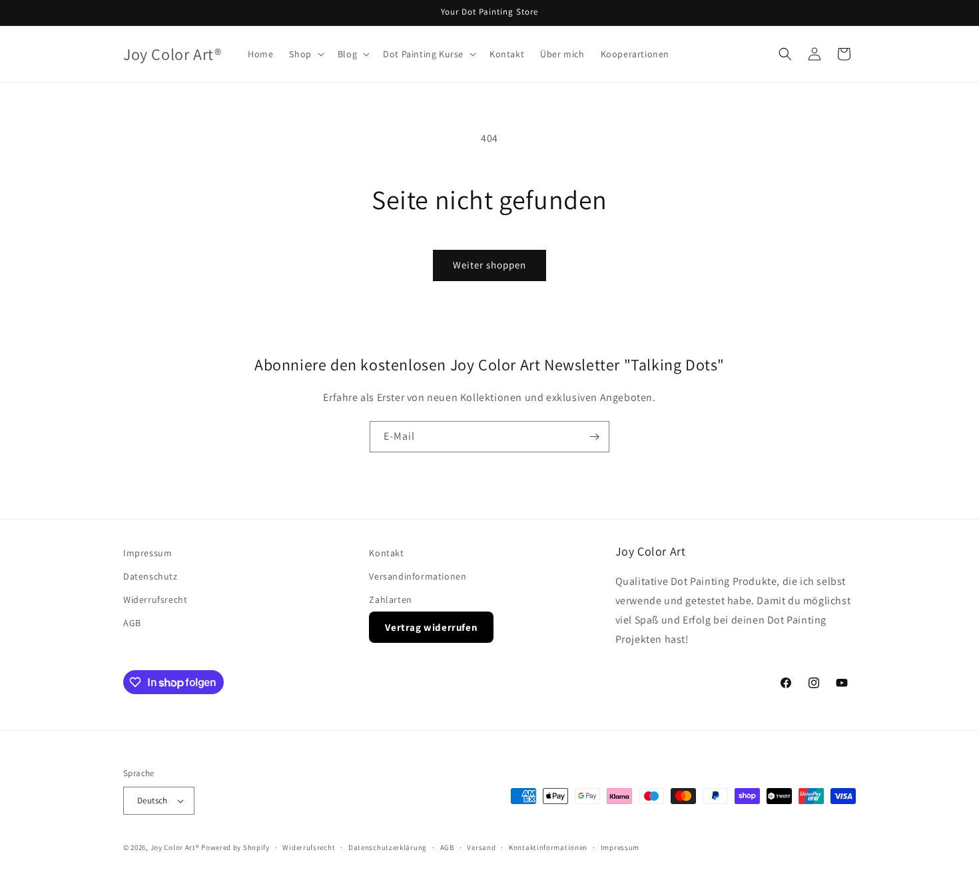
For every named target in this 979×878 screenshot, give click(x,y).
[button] (305, 54)
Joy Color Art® (175, 847)
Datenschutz (150, 576)
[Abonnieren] (594, 436)
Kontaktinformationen (548, 847)
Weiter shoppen (489, 264)
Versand (481, 847)
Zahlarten (390, 600)
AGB (132, 623)
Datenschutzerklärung (387, 847)
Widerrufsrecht (155, 600)
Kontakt (386, 553)
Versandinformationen (417, 576)
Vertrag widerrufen (431, 627)
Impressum (147, 553)
